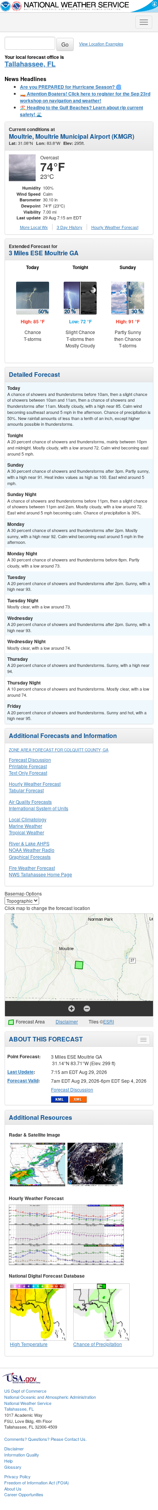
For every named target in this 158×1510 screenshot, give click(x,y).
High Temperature (29, 1344)
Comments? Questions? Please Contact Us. (45, 1439)
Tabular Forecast (26, 790)
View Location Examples (101, 44)
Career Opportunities (23, 1494)
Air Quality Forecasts (30, 801)
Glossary (12, 1467)
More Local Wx (34, 227)
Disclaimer (67, 1021)
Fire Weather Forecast (32, 867)
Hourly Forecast (114, 227)
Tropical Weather (26, 832)
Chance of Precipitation (97, 1344)
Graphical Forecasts (30, 856)
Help (8, 1461)
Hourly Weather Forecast (35, 783)
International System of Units (38, 808)
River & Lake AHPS (29, 843)
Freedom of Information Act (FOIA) (36, 1482)
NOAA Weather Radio (31, 850)
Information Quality (21, 1455)
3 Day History (69, 227)
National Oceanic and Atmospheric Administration (50, 1397)
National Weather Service (27, 1403)
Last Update (20, 1071)
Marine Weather (25, 825)
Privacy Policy (17, 1476)
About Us (12, 1489)
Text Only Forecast (28, 772)
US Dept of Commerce (25, 1391)
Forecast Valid (22, 1080)
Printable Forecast (28, 766)
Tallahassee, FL (30, 64)
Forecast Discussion (30, 759)
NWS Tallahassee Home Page (40, 874)
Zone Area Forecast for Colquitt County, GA (59, 750)
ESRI (108, 1021)
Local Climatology (27, 819)
